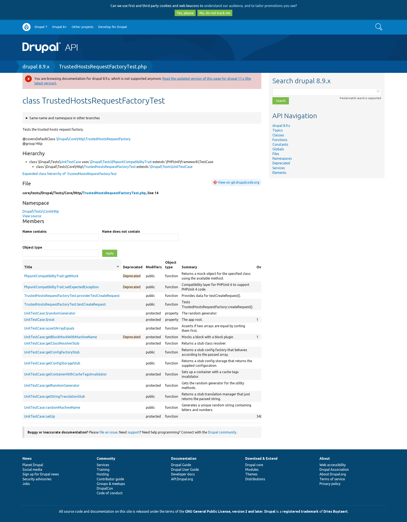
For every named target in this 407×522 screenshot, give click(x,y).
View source (31, 216)
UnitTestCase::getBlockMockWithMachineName (60, 337)
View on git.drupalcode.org (238, 182)
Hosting (103, 474)
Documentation (183, 458)
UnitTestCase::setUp (39, 416)
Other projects (82, 27)
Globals (278, 149)
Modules (252, 469)
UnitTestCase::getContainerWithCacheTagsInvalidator (65, 374)
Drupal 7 (41, 27)
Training (103, 469)
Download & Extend (261, 458)
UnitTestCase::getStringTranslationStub (54, 396)
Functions (279, 140)
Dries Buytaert (335, 511)
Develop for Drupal (112, 27)
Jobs (26, 484)
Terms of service (332, 479)
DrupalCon (105, 488)
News (27, 458)
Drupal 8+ (59, 27)
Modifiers (154, 267)
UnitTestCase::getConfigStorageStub (52, 363)
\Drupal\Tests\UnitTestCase (170, 167)
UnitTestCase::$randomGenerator (49, 313)
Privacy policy (329, 484)
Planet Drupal (32, 465)
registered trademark (300, 511)
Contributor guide (110, 479)
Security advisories (37, 479)
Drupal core (254, 465)
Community (106, 458)
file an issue (108, 432)
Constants (280, 144)
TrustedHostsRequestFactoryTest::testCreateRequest (65, 304)
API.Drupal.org (182, 479)
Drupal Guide (181, 465)
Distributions (255, 479)
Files (275, 154)
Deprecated (281, 163)
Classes (278, 135)
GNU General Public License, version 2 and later (224, 511)
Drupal (269, 511)
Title (72, 267)
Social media (32, 469)
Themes (251, 474)
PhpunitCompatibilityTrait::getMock (51, 276)
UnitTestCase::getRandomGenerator (51, 385)
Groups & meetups (111, 484)
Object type (32, 247)
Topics (277, 130)
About (324, 458)
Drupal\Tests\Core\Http (40, 211)
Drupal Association (334, 469)
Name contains (34, 231)
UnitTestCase (70, 162)
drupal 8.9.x (35, 66)
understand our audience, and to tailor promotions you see (249, 6)
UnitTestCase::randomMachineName (52, 407)
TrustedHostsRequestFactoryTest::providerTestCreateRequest (72, 296)
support (134, 432)
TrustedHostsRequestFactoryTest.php (103, 66)
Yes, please (185, 13)
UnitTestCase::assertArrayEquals (49, 328)
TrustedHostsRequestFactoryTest (110, 167)
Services (278, 168)
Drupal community (222, 432)
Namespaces (282, 158)
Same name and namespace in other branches (64, 118)
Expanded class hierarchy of (69, 174)
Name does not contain (121, 231)
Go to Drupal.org (26, 27)
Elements (279, 172)
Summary (189, 267)
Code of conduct (110, 493)
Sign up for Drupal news (40, 474)
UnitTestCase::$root (39, 319)
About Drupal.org (332, 474)
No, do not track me (214, 13)
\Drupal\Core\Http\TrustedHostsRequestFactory (93, 139)
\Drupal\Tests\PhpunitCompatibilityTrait (121, 162)
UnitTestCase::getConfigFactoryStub (51, 352)
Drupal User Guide (185, 469)
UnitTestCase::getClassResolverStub (51, 343)
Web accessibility (332, 465)
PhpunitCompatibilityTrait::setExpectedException (61, 287)
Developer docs (183, 474)
